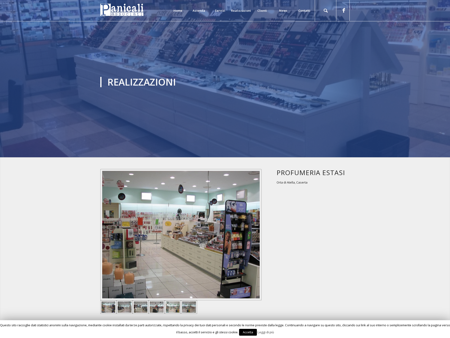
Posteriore (439, 79)
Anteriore (11, 79)
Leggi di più (266, 332)
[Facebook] (343, 10)
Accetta (248, 332)
